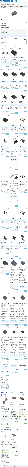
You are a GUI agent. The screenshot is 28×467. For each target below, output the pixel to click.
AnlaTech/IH (5, 405)
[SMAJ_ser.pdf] (17, 172)
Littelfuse (5, 101)
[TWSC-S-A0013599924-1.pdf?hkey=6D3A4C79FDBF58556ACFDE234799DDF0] (26, 258)
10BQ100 (11, 429)
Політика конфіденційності (14, 466)
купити (26, 43)
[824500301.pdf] (17, 115)
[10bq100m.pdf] (16, 429)
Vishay (13, 439)
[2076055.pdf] (17, 258)
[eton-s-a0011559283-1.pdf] (26, 233)
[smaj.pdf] (8, 69)
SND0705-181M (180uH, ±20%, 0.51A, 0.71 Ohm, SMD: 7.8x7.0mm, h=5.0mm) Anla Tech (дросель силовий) (4, 394)
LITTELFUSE (14, 336)
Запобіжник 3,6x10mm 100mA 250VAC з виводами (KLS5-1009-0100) (5, 430)
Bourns (4, 78)
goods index (4, 465)
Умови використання (18, 466)
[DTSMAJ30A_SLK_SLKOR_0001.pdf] (8, 48)
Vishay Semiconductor (6, 378)
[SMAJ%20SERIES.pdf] (17, 48)
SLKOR (4, 57)
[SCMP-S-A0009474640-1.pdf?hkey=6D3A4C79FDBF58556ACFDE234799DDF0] (8, 293)
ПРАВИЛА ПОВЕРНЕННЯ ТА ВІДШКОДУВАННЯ (6, 4)
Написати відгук (25, 44)
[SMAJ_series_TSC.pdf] (8, 377)
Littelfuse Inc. (22, 57)
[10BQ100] (17, 429)
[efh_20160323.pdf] (26, 392)
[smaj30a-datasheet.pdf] (26, 22)
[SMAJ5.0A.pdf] (17, 392)
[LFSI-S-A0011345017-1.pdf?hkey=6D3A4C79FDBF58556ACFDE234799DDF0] (17, 293)
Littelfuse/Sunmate (5, 23)
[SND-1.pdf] (8, 392)
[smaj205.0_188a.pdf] (8, 115)
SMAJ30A (2, 48)
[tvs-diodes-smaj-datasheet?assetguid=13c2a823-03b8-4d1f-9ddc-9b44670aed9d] (26, 48)
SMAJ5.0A (11, 392)
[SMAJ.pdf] (17, 136)
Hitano (22, 403)
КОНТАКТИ (13, 4)
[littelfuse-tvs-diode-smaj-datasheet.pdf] (8, 92)
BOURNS (14, 145)
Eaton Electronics (23, 242)
